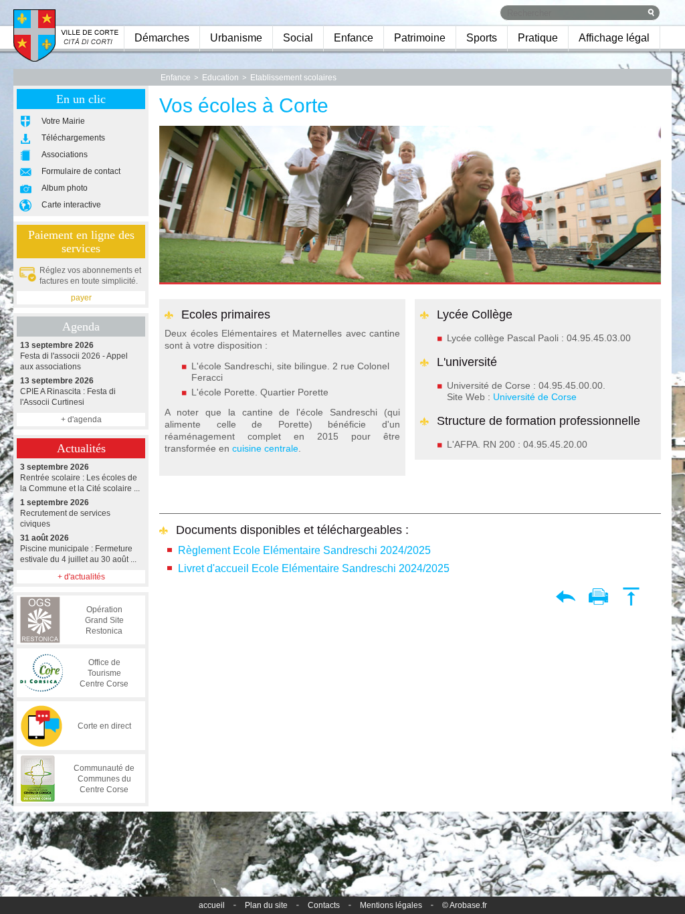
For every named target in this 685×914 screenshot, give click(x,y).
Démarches (161, 37)
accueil (212, 905)
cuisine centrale (265, 448)
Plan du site (266, 905)
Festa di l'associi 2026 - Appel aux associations (74, 356)
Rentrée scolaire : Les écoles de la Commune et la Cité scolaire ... (80, 477)
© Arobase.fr (464, 905)
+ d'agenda (81, 419)
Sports (481, 37)
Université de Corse (535, 396)
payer (81, 297)
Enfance (353, 37)
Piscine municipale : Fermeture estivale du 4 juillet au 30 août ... (78, 548)
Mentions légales (391, 905)
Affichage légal (614, 37)
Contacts (324, 905)
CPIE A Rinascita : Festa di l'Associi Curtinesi (68, 391)
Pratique (538, 37)
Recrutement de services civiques (65, 513)
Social (298, 37)
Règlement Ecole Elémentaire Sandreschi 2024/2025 (304, 550)
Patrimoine (420, 37)
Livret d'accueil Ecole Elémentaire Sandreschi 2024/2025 (314, 568)
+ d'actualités (81, 576)
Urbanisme (236, 37)
